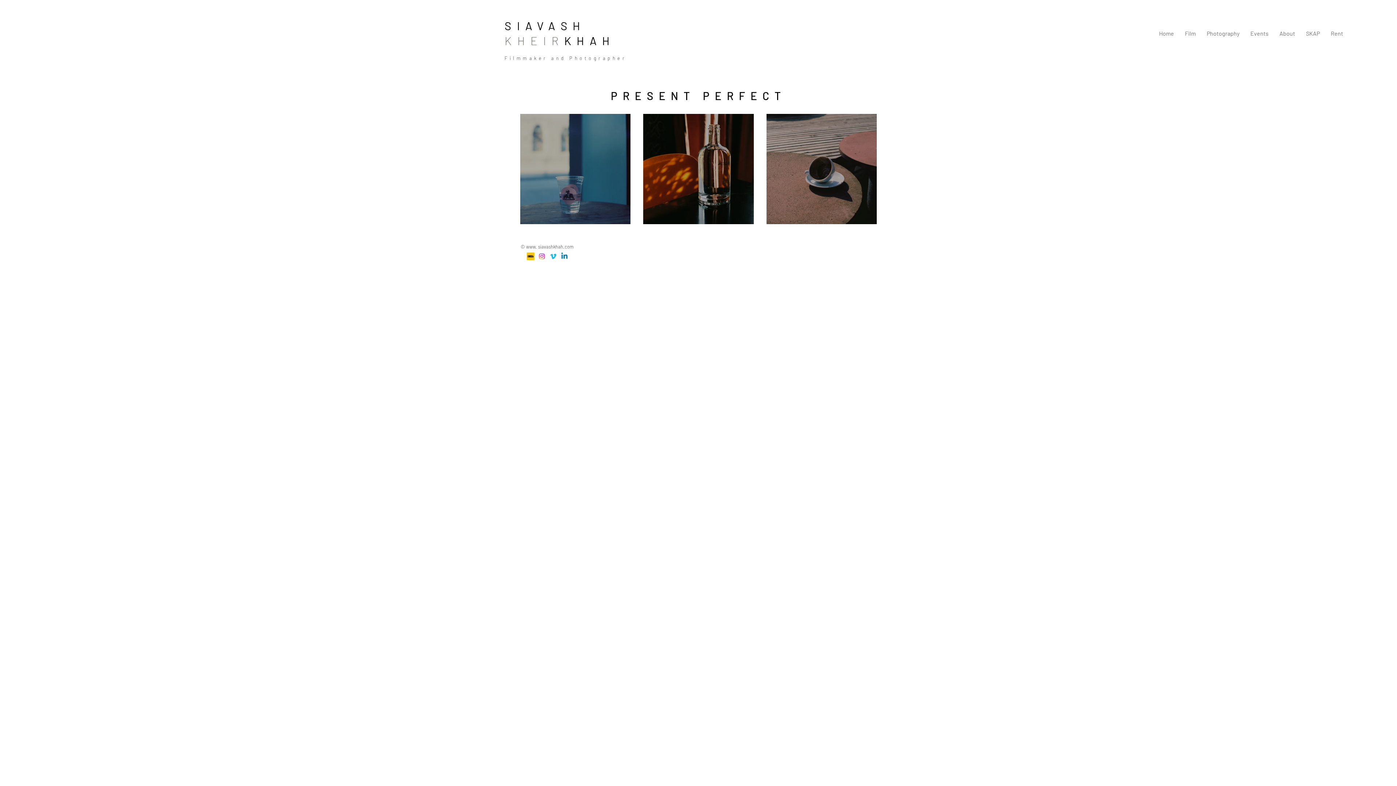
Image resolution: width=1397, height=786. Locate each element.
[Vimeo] (553, 256)
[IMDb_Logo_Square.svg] (530, 256)
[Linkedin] (564, 256)
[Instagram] (542, 256)
